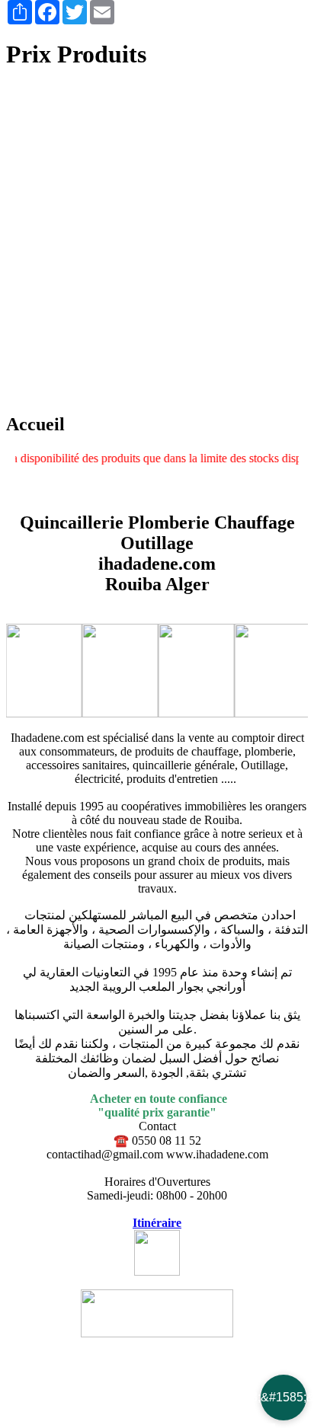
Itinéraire (157, 1222)
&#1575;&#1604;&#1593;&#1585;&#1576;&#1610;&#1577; (283, 1397)
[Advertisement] (157, 242)
